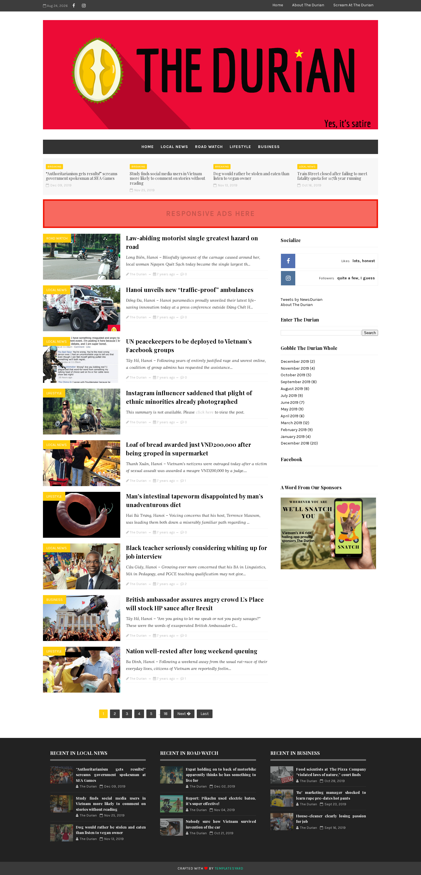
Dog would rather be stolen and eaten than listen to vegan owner (251, 176)
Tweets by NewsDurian (301, 299)
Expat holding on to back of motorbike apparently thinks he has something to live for (221, 775)
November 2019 (295, 368)
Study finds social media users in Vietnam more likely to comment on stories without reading (167, 178)
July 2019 (289, 395)
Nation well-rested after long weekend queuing (191, 651)
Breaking (54, 166)
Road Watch (209, 146)
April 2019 (289, 416)
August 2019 (292, 388)
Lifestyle (240, 146)
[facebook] (73, 5)
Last (204, 713)
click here (205, 412)
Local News (174, 146)
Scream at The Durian (353, 5)
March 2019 (291, 422)
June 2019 (289, 402)
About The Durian (308, 5)
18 (166, 713)
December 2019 (295, 361)
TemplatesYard (229, 868)
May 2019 (289, 409)
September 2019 (295, 381)
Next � (184, 713)
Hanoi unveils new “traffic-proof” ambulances (189, 289)
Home (277, 5)
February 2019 (294, 429)
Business (269, 146)
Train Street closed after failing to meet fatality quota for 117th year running (332, 176)
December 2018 (295, 443)
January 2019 (293, 436)
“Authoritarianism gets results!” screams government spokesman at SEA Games (81, 176)
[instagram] (83, 5)
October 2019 (293, 375)
